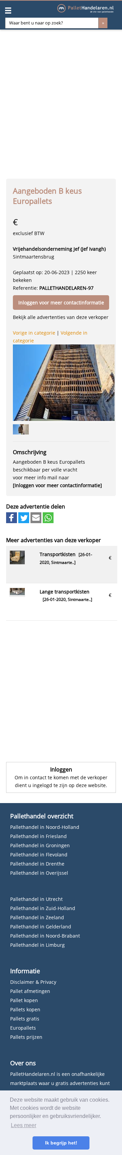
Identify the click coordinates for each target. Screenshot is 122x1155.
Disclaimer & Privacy (33, 982)
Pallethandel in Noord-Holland (44, 827)
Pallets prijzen (26, 1037)
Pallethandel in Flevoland (38, 854)
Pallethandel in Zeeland (37, 917)
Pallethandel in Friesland (38, 836)
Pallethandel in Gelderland (40, 926)
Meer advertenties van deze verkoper (53, 540)
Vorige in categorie (34, 333)
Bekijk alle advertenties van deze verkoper (60, 317)
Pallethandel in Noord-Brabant (45, 935)
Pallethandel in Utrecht (36, 899)
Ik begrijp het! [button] (61, 1142)
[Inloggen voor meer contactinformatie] (57, 485)
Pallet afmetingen (30, 991)
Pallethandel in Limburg (37, 945)
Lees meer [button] (23, 1125)
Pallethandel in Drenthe (37, 863)
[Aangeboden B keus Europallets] (64, 382)
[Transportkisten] (17, 562)
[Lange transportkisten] (17, 593)
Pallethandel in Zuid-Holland (42, 908)
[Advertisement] (61, 102)
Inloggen (61, 769)
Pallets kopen (25, 1009)
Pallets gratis (24, 1018)
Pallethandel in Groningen (40, 845)
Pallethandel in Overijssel (39, 873)
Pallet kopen (24, 1000)
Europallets (23, 1028)
